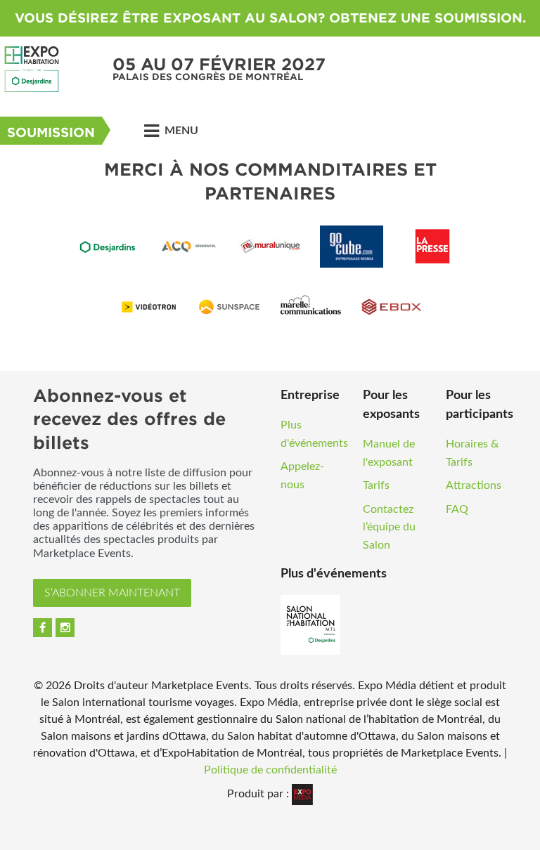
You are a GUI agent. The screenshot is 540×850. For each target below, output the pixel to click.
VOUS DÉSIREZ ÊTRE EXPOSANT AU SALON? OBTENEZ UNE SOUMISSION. (270, 18)
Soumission (51, 132)
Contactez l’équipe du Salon (389, 527)
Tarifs (376, 485)
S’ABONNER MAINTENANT (112, 593)
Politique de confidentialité (270, 770)
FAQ (457, 509)
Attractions (473, 485)
